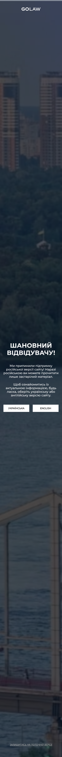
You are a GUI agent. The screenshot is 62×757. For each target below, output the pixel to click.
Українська (16, 408)
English (45, 408)
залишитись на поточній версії (31, 744)
